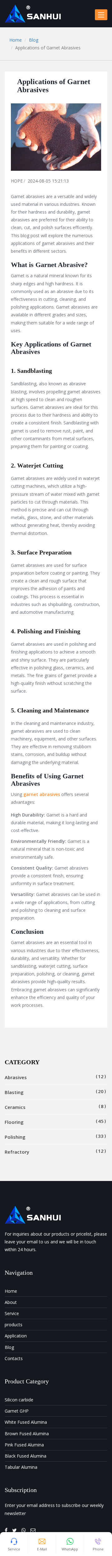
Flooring (54, 1121)
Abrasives (54, 1076)
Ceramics (54, 1106)
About (11, 1302)
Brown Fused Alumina (27, 1433)
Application (16, 1336)
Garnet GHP (17, 1411)
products (13, 1325)
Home (15, 40)
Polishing (54, 1136)
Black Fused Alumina (25, 1456)
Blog (33, 40)
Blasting (54, 1091)
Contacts (14, 1358)
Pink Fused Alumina (24, 1445)
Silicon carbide (19, 1400)
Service (12, 1313)
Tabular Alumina (21, 1467)
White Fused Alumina (26, 1422)
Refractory (54, 1151)
